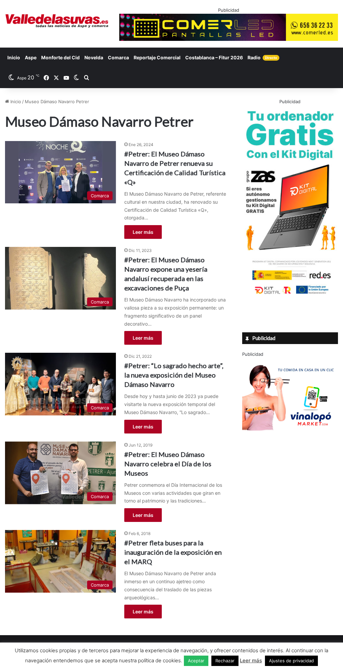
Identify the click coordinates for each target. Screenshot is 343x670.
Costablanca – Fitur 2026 (214, 57)
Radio (262, 57)
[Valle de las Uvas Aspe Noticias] (57, 20)
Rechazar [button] (224, 660)
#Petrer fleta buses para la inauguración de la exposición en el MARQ (173, 552)
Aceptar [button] (196, 660)
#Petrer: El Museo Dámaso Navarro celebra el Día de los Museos (167, 463)
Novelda (93, 57)
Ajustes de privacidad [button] (291, 660)
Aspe (31, 57)
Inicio (13, 57)
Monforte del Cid (60, 57)
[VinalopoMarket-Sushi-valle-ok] (290, 436)
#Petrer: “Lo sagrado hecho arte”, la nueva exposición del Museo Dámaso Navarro (173, 374)
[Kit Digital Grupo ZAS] (290, 295)
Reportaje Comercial (157, 57)
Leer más (143, 232)
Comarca (118, 57)
